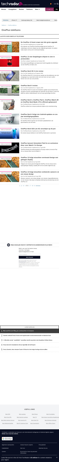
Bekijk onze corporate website (10, 433)
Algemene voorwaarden (8, 445)
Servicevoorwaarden (22, 261)
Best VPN (7, 414)
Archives (38, 185)
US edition (34, 457)
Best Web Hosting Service (7, 420)
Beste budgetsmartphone (43, 20)
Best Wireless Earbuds (50, 420)
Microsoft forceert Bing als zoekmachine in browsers (18, 330)
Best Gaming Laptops (22, 417)
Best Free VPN (7, 417)
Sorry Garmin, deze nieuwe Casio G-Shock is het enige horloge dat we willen (25, 349)
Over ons (22, 448)
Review (21, 9)
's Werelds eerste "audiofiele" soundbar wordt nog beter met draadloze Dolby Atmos (27, 340)
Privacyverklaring (22, 262)
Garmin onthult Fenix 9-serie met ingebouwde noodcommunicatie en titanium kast (27, 335)
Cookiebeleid (5, 448)
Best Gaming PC (22, 420)
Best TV (35, 417)
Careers (4, 451)
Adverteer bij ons (43, 448)
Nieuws (3, 9)
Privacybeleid (42, 445)
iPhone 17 (14, 20)
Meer (37, 9)
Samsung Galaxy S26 (26, 20)
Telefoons (29, 9)
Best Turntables (50, 414)
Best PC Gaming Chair (22, 423)
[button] (56, 4)
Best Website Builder (7, 423)
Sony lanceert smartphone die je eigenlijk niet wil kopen (19, 344)
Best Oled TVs (34, 420)
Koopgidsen (13, 9)
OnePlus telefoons (12, 25)
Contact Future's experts (26, 445)
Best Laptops (22, 414)
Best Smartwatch (34, 423)
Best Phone (35, 414)
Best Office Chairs (50, 423)
